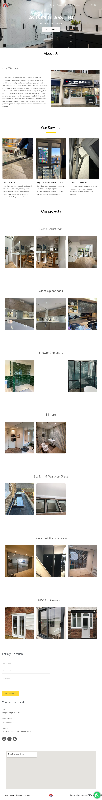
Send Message (10, 693)
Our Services (51, 127)
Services (68, 5)
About (59, 5)
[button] (92, 5)
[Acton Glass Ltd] (5, 5)
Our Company (10, 68)
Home (52, 5)
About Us (51, 53)
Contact (77, 5)
